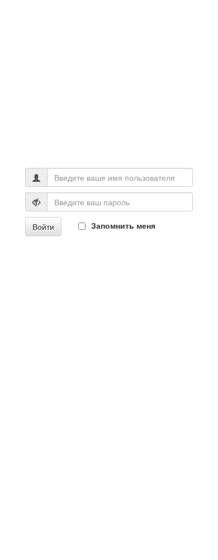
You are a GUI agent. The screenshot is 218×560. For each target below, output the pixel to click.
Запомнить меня (123, 225)
